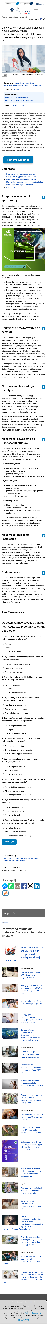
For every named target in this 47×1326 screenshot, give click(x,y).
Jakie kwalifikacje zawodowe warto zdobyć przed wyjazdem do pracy (31, 1054)
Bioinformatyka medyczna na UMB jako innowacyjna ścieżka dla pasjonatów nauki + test (31, 1146)
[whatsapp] (11, 888)
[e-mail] (17, 888)
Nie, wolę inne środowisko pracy (18, 836)
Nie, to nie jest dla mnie (14, 774)
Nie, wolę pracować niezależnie (18, 795)
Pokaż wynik (9, 842)
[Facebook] (24, 888)
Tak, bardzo (9, 644)
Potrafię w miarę (11, 770)
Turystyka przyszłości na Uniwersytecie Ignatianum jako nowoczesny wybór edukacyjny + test (31, 1241)
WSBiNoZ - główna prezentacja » (17, 97)
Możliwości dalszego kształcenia (19, 185)
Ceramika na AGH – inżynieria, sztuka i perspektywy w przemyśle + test (32, 1204)
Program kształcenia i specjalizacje (20, 174)
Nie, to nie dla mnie (13, 652)
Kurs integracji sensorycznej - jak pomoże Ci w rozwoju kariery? (32, 1116)
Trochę (8, 648)
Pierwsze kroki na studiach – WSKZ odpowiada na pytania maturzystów (31, 1190)
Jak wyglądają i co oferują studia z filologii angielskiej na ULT (31, 1003)
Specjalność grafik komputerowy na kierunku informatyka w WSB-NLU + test (31, 1068)
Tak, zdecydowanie (13, 828)
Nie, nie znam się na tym (15, 672)
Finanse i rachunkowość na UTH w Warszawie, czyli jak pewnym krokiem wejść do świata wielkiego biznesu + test (23, 1277)
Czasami (8, 689)
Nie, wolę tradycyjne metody (16, 713)
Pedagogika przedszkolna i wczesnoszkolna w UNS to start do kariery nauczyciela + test (32, 989)
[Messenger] (5, 888)
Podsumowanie (12, 187)
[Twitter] (30, 887)
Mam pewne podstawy (14, 668)
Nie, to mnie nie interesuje (15, 692)
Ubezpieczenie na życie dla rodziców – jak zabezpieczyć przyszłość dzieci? (23, 1260)
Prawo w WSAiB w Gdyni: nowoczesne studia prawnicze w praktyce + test (32, 1083)
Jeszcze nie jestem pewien (16, 811)
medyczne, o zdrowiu (17, 105)
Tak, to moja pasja (12, 685)
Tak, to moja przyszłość (14, 807)
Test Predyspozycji (18, 159)
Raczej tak (9, 730)
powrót (9, 912)
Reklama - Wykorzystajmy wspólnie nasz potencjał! (15, 1300)
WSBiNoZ (16, 89)
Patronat (41, 1300)
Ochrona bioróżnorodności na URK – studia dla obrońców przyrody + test (31, 1129)
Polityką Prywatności (33, 1313)
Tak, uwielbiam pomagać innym (18, 787)
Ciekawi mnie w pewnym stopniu (18, 750)
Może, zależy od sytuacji (15, 791)
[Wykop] (5, 895)
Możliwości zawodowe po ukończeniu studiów (25, 182)
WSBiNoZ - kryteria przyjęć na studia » (19, 100)
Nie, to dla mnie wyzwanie (15, 733)
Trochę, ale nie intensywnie (16, 709)
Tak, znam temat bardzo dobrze (17, 664)
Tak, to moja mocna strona (15, 726)
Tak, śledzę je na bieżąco (15, 705)
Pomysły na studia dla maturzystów (15, 17)
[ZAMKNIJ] (23, 1320)
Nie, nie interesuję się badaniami (18, 754)
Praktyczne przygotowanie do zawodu (21, 177)
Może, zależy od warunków (16, 832)
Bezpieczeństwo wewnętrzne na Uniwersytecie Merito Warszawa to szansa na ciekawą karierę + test (30, 1035)
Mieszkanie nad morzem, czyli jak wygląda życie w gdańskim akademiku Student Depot (31, 1172)
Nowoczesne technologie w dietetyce (21, 179)
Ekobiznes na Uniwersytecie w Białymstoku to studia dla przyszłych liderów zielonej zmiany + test (32, 1099)
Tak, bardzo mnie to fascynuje (17, 746)
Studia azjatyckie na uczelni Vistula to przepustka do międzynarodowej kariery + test (23, 954)
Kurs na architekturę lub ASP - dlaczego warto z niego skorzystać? (30, 975)
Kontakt (34, 1300)
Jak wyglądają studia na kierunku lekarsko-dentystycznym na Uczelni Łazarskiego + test (31, 1018)
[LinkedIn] (37, 888)
